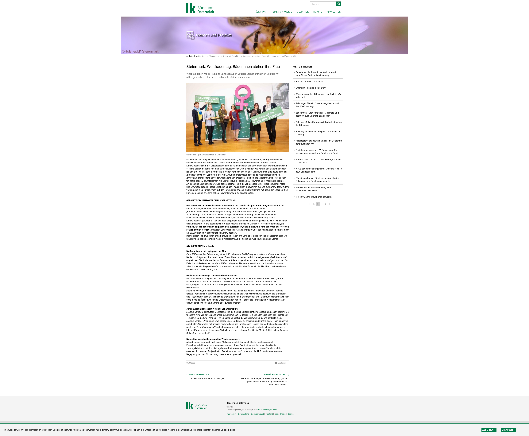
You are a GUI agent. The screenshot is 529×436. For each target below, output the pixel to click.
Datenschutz (243, 414)
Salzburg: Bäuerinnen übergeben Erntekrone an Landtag (318, 133)
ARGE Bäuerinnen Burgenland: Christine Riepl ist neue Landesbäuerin (319, 170)
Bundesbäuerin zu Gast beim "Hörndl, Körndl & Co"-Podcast (318, 161)
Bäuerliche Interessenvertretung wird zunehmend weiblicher (313, 189)
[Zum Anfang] (306, 204)
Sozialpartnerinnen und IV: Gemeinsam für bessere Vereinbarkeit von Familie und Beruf (317, 151)
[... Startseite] (200, 8)
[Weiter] (326, 204)
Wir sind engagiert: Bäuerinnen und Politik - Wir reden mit (318, 96)
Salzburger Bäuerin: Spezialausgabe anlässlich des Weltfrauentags (318, 105)
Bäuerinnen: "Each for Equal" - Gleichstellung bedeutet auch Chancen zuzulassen (317, 114)
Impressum (231, 414)
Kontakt (269, 414)
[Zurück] (310, 204)
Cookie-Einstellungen (192, 430)
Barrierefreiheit (257, 414)
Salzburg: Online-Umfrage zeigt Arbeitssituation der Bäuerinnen (319, 124)
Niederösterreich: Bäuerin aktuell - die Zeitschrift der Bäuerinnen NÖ (319, 142)
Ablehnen (487, 430)
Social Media (280, 414)
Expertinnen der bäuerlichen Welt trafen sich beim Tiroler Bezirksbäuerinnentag (317, 74)
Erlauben (507, 430)
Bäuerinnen (214, 56)
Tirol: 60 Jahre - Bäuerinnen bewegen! (314, 197)
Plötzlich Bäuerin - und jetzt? (309, 81)
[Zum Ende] (330, 204)
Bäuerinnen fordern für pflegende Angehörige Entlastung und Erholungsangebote (317, 179)
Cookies (291, 414)
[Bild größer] (237, 117)
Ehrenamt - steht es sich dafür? (311, 88)
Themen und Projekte (213, 35)
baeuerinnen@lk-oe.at (267, 410)
